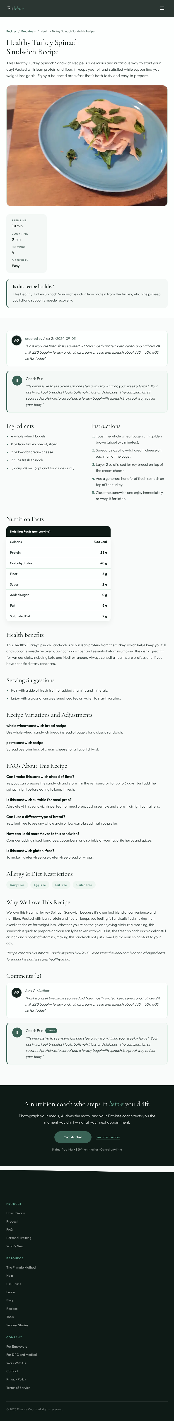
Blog (9, 1300)
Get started (73, 1137)
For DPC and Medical (21, 1354)
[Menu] (162, 8)
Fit (15, 8)
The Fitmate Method (21, 1267)
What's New (14, 1246)
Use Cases (13, 1284)
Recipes (11, 31)
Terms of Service (18, 1387)
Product (12, 1221)
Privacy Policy (16, 1379)
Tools (10, 1317)
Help (9, 1275)
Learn (10, 1292)
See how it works (108, 1137)
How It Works (15, 1213)
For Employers (16, 1346)
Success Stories (17, 1325)
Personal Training (18, 1237)
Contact (12, 1371)
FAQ (9, 1229)
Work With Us (16, 1363)
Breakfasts (28, 31)
